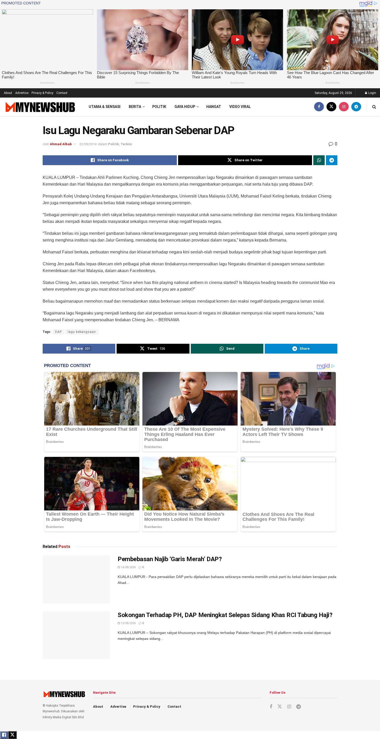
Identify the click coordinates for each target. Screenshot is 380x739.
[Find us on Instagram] (344, 107)
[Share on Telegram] (331, 160)
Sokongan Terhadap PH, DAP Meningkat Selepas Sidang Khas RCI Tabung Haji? (225, 615)
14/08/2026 (128, 567)
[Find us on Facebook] (319, 107)
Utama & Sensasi (104, 107)
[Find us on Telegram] (356, 107)
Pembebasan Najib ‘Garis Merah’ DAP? (170, 559)
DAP (58, 332)
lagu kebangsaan (82, 332)
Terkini (126, 144)
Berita (135, 107)
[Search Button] (374, 107)
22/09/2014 (87, 144)
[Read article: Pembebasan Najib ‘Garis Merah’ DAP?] (76, 579)
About (8, 93)
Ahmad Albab (61, 144)
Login (372, 93)
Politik (159, 107)
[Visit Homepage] (39, 107)
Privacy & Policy (42, 93)
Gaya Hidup (184, 107)
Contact (61, 93)
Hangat (213, 107)
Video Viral (240, 107)
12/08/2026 (128, 623)
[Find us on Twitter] (331, 107)
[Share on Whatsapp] (319, 160)
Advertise (21, 93)
